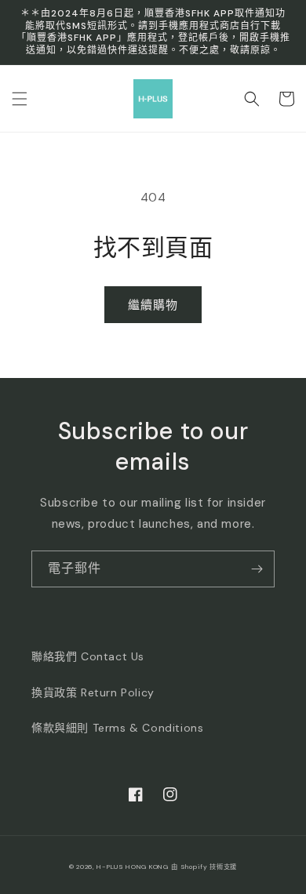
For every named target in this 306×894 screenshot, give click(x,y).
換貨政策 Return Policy (93, 692)
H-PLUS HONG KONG (132, 867)
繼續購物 (153, 305)
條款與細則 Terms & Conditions (117, 728)
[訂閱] (256, 569)
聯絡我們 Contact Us (87, 656)
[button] (19, 99)
